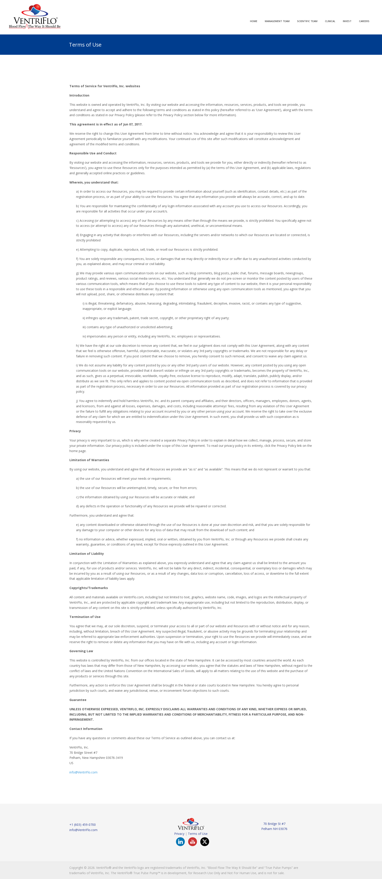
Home (253, 21)
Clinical (330, 21)
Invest (347, 21)
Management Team (277, 21)
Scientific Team (307, 21)
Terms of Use (198, 834)
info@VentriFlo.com (83, 772)
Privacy (179, 834)
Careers (364, 21)
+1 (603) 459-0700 (82, 824)
